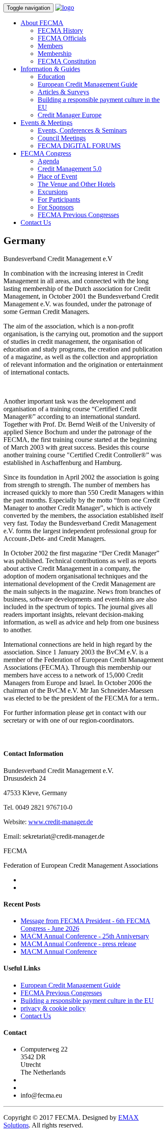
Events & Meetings (46, 122)
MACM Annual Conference (59, 951)
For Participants (59, 199)
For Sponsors (56, 207)
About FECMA (42, 22)
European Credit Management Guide (87, 84)
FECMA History (60, 30)
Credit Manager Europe (69, 115)
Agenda (48, 161)
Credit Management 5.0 (69, 168)
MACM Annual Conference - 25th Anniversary (85, 936)
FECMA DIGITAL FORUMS (79, 145)
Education (51, 76)
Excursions (53, 191)
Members (50, 45)
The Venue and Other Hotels (76, 184)
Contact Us (36, 222)
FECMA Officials (62, 38)
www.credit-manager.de (60, 821)
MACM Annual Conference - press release (78, 943)
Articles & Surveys (63, 92)
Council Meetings (62, 138)
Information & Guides (50, 69)
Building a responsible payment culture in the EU (87, 1000)
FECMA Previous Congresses (78, 214)
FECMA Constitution (67, 61)
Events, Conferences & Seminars (82, 130)
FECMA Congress (46, 153)
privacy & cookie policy (53, 1008)
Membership (55, 53)
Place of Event (57, 176)
